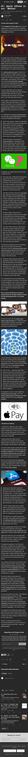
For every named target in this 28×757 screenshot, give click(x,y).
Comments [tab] (4, 673)
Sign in (25, 1)
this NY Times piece (14, 116)
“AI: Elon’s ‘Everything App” (18, 114)
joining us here (5, 626)
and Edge (10, 607)
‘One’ (25, 30)
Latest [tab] (6, 690)
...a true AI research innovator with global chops (9, 708)
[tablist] (7, 673)
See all (4, 728)
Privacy (15, 746)
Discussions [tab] (11, 690)
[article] (14, 697)
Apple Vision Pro (11, 587)
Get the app (20, 750)
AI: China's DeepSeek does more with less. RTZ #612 (9, 705)
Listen (25, 16)
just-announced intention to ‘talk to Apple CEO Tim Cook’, (13, 530)
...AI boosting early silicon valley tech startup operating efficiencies (9, 721)
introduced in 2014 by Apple (9, 393)
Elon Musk (20, 195)
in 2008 (9, 462)
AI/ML (2, 63)
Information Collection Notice (15, 648)
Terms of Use (20, 647)
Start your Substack (10, 750)
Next (23, 664)
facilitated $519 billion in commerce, (15, 520)
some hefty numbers (18, 365)
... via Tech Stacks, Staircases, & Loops (10, 697)
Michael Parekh (7, 15)
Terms (19, 746)
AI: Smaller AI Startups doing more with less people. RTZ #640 (10, 717)
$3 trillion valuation (18, 81)
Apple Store (21, 460)
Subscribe (20, 1)
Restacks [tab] (10, 673)
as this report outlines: (11, 467)
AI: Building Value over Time (9, 695)
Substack (7, 754)
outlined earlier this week (10, 72)
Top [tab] (2, 690)
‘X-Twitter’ (11, 106)
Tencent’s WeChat (8, 141)
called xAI (3, 109)
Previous (5, 664)
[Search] (25, 690)
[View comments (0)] (7, 20)
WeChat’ (5, 32)
